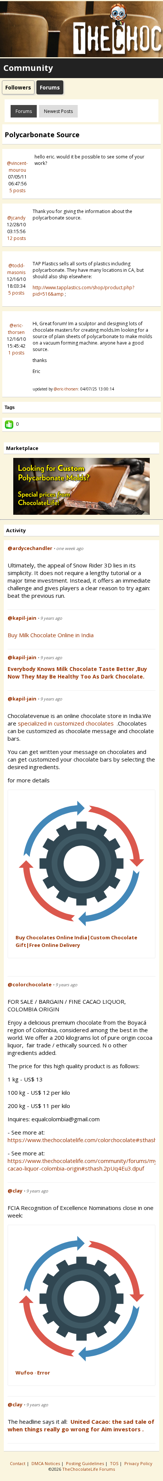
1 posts (16, 352)
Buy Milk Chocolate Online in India (51, 635)
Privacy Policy (139, 1463)
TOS (114, 1463)
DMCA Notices (46, 1463)
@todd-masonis (16, 269)
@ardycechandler (30, 548)
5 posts (17, 190)
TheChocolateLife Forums (88, 1469)
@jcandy (16, 218)
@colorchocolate (30, 984)
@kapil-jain (22, 617)
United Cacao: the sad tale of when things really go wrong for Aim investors (81, 1425)
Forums (24, 111)
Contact (18, 1463)
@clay (15, 1190)
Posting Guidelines (85, 1463)
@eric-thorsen (16, 328)
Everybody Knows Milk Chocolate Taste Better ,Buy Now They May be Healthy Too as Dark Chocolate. (77, 672)
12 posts (16, 238)
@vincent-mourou (17, 166)
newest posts (58, 111)
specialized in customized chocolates (66, 723)
